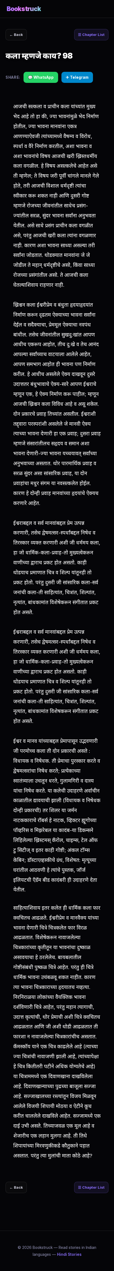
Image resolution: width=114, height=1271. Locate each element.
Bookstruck (24, 8)
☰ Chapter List (91, 35)
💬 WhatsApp (41, 77)
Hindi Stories (69, 1254)
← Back (16, 35)
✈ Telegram (77, 77)
